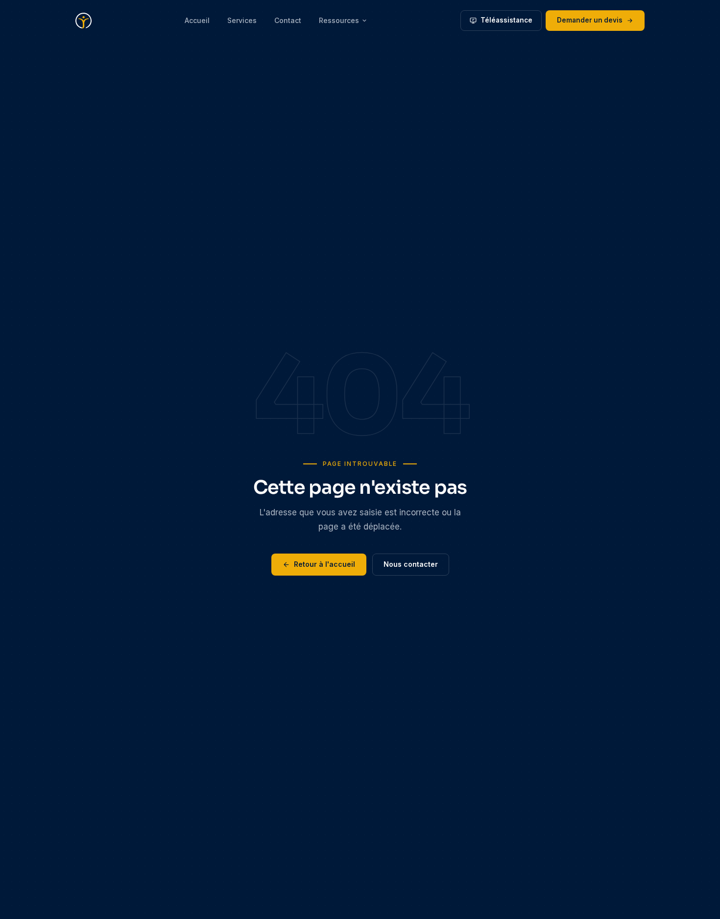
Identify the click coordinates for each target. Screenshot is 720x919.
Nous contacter (411, 564)
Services (242, 20)
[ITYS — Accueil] (83, 20)
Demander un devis (590, 20)
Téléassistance (506, 20)
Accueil (197, 20)
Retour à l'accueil (324, 564)
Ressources (339, 20)
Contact (287, 20)
